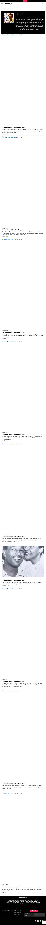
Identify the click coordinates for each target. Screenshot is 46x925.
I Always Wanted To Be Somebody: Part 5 (13, 537)
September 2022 (5, 585)
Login (22, 0)
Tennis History (5, 125)
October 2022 (5, 543)
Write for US (17, 916)
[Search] (42, 4)
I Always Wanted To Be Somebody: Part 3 (13, 681)
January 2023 (5, 236)
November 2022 (5, 440)
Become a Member (34, 910)
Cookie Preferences (17, 912)
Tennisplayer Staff (17, 910)
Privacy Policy (17, 914)
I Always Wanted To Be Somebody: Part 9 (13, 127)
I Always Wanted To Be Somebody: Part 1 (13, 886)
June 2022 (4, 892)
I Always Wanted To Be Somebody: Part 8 (13, 230)
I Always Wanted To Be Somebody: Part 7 (13, 332)
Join (25, 0)
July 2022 (4, 790)
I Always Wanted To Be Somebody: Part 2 (13, 784)
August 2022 (4, 687)
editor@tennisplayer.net (8, 910)
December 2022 (5, 338)
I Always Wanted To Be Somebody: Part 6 (13, 434)
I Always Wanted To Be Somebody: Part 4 (13, 580)
